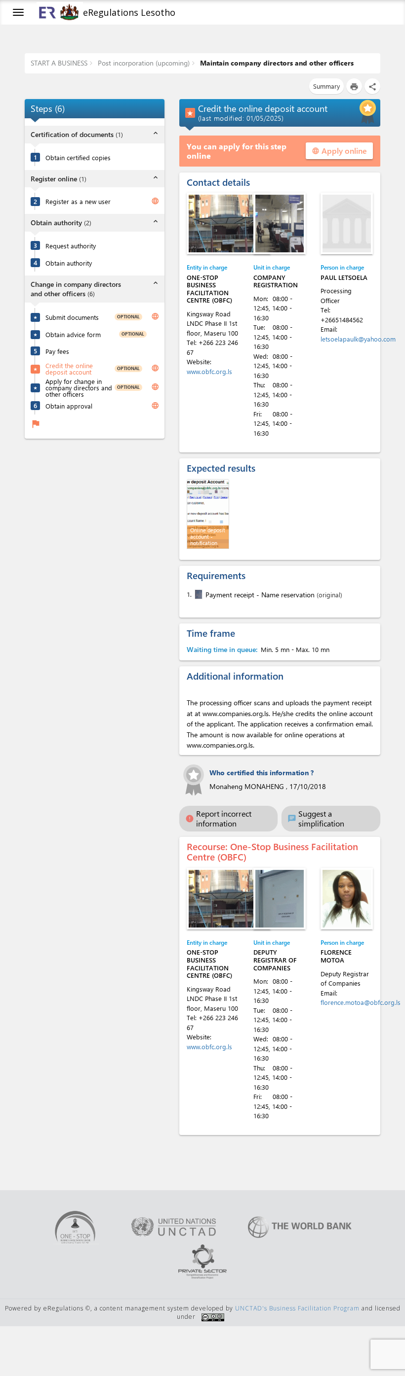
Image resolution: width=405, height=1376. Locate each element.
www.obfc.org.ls (209, 371)
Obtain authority (68, 263)
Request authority (70, 245)
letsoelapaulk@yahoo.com (358, 339)
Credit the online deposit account (69, 368)
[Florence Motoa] (347, 898)
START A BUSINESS (59, 63)
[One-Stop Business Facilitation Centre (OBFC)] (229, 223)
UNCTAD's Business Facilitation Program (297, 1308)
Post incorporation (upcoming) (143, 63)
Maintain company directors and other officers (276, 63)
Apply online (339, 150)
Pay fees (57, 351)
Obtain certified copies (78, 157)
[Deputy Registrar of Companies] (279, 898)
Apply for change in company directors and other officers (78, 387)
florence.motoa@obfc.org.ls (361, 1002)
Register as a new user (78, 201)
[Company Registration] (279, 223)
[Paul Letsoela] (347, 223)
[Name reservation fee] (197, 594)
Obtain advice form (73, 334)
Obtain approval (68, 406)
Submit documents (72, 317)
